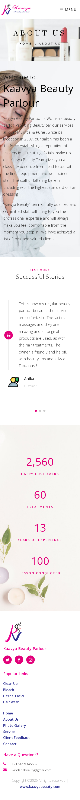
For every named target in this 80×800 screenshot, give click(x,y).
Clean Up (10, 683)
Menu (70, 9)
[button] (36, 411)
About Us (11, 719)
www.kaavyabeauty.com (40, 786)
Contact (10, 743)
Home (25, 44)
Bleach (8, 689)
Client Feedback (16, 737)
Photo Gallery (14, 725)
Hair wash (11, 702)
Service (9, 731)
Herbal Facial (13, 696)
